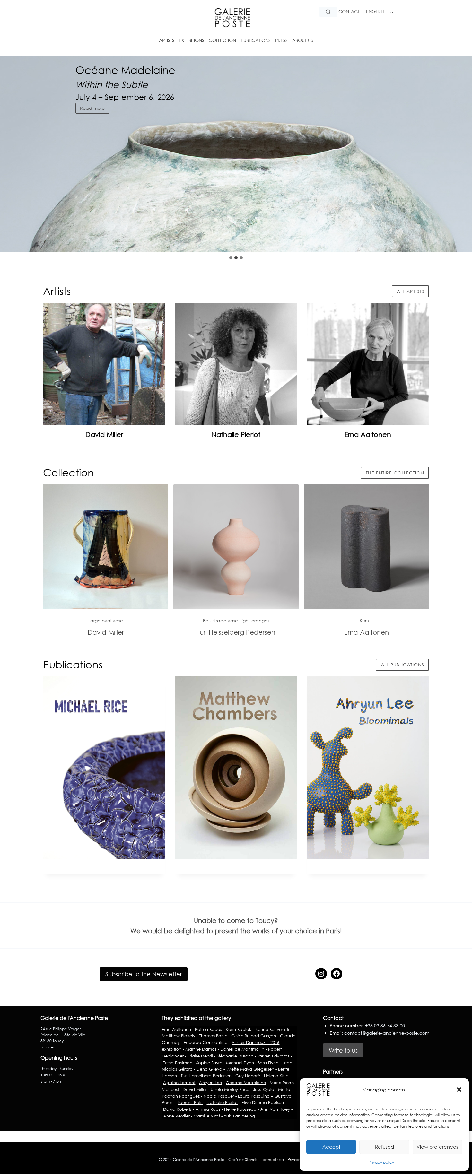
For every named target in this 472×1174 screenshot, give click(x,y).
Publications (256, 40)
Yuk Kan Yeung (239, 1115)
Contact (349, 11)
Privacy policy (381, 1162)
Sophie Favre (209, 1062)
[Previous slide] (446, 239)
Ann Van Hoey (275, 1109)
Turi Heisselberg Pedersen (206, 1075)
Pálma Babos (208, 1029)
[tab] (230, 257)
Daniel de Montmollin (242, 1049)
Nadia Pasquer (219, 1096)
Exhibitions (191, 40)
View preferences (437, 1147)
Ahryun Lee (210, 1082)
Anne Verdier (176, 1115)
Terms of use (272, 1159)
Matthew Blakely (178, 1035)
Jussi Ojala (263, 1089)
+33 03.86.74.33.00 (385, 1025)
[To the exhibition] (105, 546)
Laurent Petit (190, 1102)
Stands (251, 1159)
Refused (384, 1147)
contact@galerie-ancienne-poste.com (386, 1033)
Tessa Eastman (177, 1062)
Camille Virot (207, 1115)
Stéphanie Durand (235, 1055)
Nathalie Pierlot (235, 434)
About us (302, 40)
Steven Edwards (273, 1055)
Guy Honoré (247, 1075)
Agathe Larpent (179, 1082)
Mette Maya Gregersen (251, 1069)
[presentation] (104, 364)
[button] (459, 1089)
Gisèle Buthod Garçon (253, 1035)
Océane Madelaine (246, 1082)
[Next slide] (462, 239)
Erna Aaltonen (368, 434)
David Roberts (177, 1109)
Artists (166, 40)
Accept (331, 1147)
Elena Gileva (209, 1069)
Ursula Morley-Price (230, 1089)
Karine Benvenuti (271, 1029)
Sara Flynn (268, 1062)
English (375, 11)
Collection (222, 40)
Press (281, 40)
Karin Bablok (238, 1029)
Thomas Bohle (213, 1035)
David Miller (104, 434)
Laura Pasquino (254, 1096)
